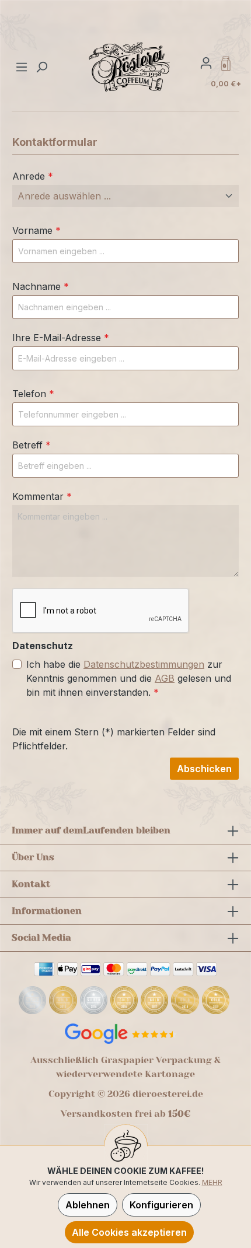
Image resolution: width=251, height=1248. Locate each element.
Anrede (32, 176)
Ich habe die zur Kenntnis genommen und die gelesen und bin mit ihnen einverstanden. (128, 678)
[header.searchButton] (41, 66)
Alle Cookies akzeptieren (129, 1232)
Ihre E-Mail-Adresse (60, 337)
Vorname (36, 230)
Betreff (31, 445)
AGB (165, 678)
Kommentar (42, 496)
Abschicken (204, 768)
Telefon (33, 393)
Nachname (40, 286)
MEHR (212, 1182)
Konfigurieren (161, 1205)
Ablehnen (87, 1205)
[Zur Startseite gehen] (130, 66)
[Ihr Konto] (206, 62)
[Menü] (23, 66)
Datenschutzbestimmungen (143, 664)
